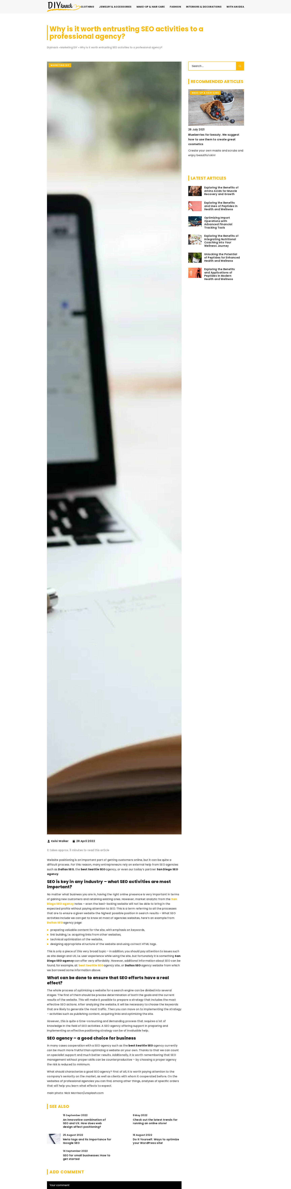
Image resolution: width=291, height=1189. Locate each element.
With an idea (235, 6)
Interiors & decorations (203, 6)
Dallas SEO (55, 923)
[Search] (240, 66)
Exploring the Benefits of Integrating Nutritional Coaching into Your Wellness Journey (221, 241)
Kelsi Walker (60, 841)
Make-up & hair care (151, 6)
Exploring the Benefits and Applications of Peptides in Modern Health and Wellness (219, 274)
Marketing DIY (60, 65)
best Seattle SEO (91, 965)
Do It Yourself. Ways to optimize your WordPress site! (156, 1141)
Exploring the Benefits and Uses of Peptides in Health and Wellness (220, 206)
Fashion (175, 6)
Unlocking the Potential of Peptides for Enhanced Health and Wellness (222, 258)
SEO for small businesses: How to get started (86, 1157)
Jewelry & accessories (115, 6)
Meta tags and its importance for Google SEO (87, 1141)
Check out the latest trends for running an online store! (155, 1121)
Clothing (87, 6)
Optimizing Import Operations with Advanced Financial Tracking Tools (218, 222)
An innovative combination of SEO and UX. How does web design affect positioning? (84, 1123)
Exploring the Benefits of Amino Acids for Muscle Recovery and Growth (221, 191)
